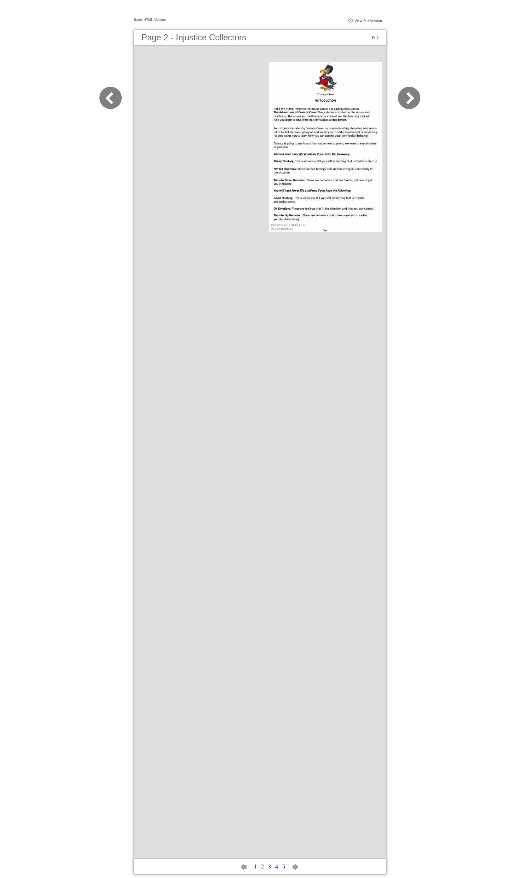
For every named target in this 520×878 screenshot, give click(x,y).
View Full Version (368, 21)
